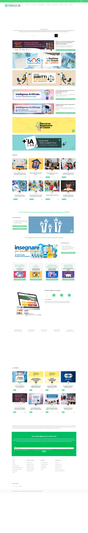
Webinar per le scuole (30, 465)
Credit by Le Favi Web (39, 491)
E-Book (13, 472)
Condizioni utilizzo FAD (59, 469)
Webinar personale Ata (30, 469)
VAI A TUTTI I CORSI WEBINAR (70, 203)
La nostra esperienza (44, 462)
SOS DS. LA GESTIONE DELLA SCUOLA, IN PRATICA (20, 387)
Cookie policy (57, 462)
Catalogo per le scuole (30, 464)
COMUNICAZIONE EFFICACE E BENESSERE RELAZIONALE (36, 387)
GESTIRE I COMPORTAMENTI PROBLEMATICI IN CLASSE (52, 387)
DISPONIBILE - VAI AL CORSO (19, 279)
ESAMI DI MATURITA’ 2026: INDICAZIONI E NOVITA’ (68, 409)
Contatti (42, 469)
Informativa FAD (57, 467)
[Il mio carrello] (81, 1)
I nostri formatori (43, 465)
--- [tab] (61, 295)
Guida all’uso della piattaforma (60, 470)
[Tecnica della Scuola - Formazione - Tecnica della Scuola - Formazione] (13, 6)
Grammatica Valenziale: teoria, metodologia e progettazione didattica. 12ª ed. (68, 196)
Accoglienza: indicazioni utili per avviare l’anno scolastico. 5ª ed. (68, 174)
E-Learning (14, 464)
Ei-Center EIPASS (43, 467)
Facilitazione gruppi (30, 470)
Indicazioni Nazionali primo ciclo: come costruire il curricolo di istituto (19, 174)
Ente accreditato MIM (44, 464)
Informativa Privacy (58, 464)
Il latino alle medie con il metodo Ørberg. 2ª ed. (52, 174)
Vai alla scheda (20, 163)
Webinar (13, 462)
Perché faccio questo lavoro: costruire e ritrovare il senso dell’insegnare (20, 196)
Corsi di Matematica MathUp (16, 469)
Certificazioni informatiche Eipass (17, 467)
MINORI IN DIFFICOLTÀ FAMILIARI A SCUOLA (36, 174)
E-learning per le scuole (30, 467)
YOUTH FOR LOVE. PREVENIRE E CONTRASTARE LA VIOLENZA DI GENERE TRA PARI (19, 409)
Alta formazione (14, 470)
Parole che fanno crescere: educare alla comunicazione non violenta (36, 196)
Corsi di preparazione (15, 465)
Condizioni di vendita (58, 465)
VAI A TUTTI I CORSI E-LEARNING (70, 416)
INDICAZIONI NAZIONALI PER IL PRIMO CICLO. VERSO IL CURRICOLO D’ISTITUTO (52, 409)
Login (78, 1)
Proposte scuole (29, 462)
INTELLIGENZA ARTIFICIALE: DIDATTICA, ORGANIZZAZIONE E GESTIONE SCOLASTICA (36, 409)
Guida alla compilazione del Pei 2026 (52, 195)
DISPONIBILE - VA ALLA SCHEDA (52, 279)
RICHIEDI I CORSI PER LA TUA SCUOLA (68, 252)
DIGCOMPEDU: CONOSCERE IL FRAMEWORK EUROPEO (68, 387)
